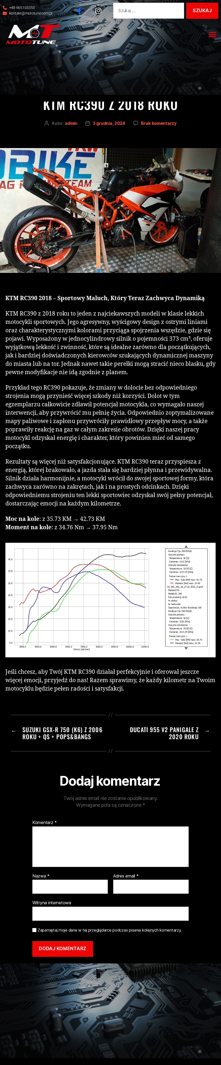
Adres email (126, 876)
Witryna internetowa (51, 902)
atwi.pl (175, 970)
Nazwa (41, 876)
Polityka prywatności (116, 970)
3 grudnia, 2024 (109, 123)
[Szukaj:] (147, 12)
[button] (212, 34)
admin (71, 123)
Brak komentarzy (159, 123)
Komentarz (44, 822)
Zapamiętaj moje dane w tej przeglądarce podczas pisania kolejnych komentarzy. (110, 930)
